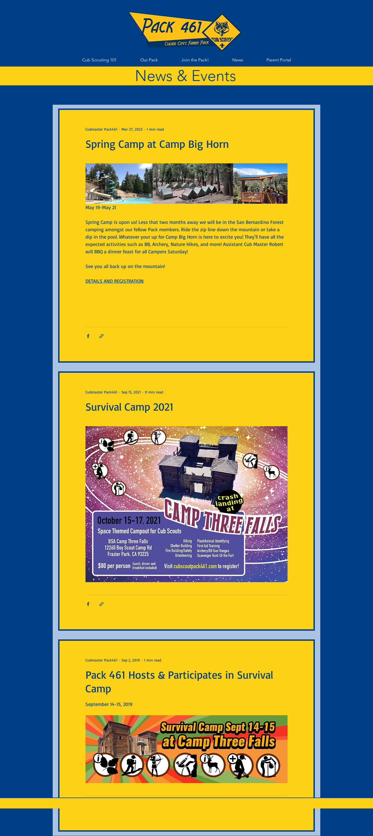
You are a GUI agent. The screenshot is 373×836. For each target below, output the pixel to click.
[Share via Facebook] (88, 336)
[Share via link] (101, 336)
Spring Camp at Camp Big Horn (157, 144)
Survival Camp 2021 (129, 406)
